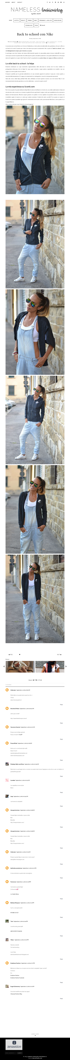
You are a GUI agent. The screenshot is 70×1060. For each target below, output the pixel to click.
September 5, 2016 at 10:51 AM (23, 780)
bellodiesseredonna (16, 868)
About (13, 2)
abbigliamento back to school (27, 41)
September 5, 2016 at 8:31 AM (23, 690)
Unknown (13, 690)
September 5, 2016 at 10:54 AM (21, 797)
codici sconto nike (51, 41)
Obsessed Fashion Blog (16, 994)
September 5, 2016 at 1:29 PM (27, 903)
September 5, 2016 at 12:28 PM (24, 882)
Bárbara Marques (15, 903)
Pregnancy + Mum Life (45, 20)
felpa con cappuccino (28, 42)
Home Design (57, 20)
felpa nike (38, 42)
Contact (19, 2)
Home (8, 2)
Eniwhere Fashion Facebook (17, 978)
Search (43, 25)
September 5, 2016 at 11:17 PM (28, 963)
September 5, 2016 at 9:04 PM (21, 921)
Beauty (23, 20)
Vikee (12, 940)
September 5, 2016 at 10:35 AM (32, 764)
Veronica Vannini (15, 727)
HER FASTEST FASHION (16, 931)
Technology (29, 25)
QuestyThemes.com (37, 1058)
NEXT (58, 654)
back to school (40, 41)
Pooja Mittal (13, 743)
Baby (35, 20)
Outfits (16, 20)
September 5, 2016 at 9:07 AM (28, 727)
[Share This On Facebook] (35, 680)
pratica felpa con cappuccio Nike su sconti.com (51, 58)
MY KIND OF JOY (14, 913)
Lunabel (12, 780)
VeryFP (20, 735)
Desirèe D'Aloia (14, 709)
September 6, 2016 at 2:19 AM (27, 987)
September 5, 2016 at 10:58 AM (27, 810)
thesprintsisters (15, 810)
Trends (30, 20)
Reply (61, 705)
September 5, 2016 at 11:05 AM (23, 852)
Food (36, 25)
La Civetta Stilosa (14, 894)
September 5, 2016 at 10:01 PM (22, 940)
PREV (11, 654)
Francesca (13, 882)
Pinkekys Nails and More (17, 764)
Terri (11, 921)
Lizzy (11, 797)
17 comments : (51, 42)
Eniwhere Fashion (15, 963)
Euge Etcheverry (15, 987)
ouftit (44, 42)
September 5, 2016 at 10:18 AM (25, 743)
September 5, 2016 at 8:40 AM (27, 709)
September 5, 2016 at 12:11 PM (29, 868)
